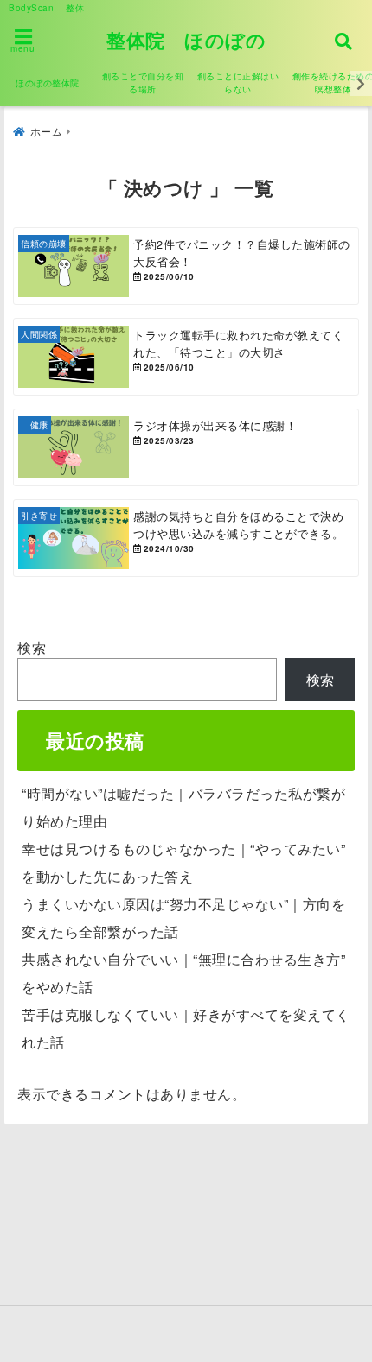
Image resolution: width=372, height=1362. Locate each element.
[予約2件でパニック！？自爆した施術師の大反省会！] (186, 266)
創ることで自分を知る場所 (143, 82)
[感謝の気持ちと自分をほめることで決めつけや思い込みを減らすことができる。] (186, 538)
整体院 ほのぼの (186, 40)
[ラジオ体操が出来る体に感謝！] (186, 447)
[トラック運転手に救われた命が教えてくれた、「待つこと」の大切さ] (186, 357)
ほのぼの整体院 (48, 83)
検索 (31, 647)
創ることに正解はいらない (238, 82)
